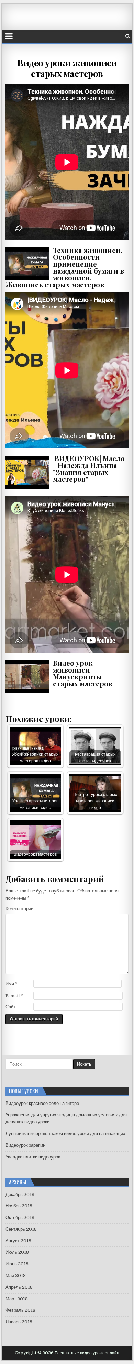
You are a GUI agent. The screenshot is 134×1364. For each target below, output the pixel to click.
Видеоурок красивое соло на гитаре (42, 1103)
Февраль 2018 (20, 1310)
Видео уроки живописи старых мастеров (67, 68)
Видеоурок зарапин (25, 1145)
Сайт (10, 1006)
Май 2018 (15, 1275)
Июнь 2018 (17, 1263)
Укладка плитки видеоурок (32, 1157)
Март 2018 (16, 1298)
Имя (11, 983)
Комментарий (19, 908)
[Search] (127, 36)
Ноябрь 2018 (18, 1205)
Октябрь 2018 (19, 1217)
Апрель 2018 (19, 1287)
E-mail (14, 995)
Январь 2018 (18, 1321)
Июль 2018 (17, 1252)
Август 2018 (18, 1240)
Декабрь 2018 (19, 1194)
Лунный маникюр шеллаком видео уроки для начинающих (65, 1133)
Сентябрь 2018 (21, 1229)
